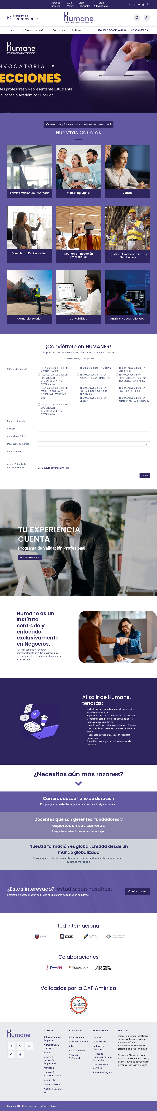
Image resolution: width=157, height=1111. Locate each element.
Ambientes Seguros (102, 1072)
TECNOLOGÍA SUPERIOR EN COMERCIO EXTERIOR (132, 389)
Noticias (72, 1046)
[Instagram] (147, 4)
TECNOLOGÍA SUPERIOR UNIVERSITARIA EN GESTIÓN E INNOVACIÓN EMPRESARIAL (133, 378)
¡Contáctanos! (137, 891)
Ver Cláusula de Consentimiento (53, 468)
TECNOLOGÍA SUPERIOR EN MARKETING (132, 369)
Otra (43, 398)
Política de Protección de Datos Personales (103, 1057)
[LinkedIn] (138, 4)
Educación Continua (78, 1041)
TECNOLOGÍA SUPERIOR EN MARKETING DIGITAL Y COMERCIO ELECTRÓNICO (54, 391)
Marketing (49, 1068)
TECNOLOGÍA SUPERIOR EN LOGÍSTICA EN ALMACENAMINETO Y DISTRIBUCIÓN (54, 409)
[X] (134, 4)
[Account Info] (147, 17)
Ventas (47, 1052)
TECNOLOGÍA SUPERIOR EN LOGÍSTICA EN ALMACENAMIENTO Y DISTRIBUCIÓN (54, 380)
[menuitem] (13, 30)
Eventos (97, 1037)
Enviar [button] (145, 475)
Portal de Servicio (77, 1050)
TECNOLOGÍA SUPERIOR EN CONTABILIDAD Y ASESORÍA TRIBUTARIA (93, 391)
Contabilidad (50, 1080)
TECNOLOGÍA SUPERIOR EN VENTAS (93, 399)
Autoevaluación (76, 1037)
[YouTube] (143, 4)
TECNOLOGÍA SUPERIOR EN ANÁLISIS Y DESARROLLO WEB (134, 399)
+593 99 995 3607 (25, 19)
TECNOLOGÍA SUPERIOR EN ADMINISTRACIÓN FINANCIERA (95, 376)
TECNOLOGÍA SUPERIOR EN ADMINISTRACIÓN (54, 369)
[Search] (137, 17)
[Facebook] (129, 4)
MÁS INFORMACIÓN (30, 557)
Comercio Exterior (52, 1084)
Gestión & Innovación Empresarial (50, 1060)
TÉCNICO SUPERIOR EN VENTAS (95, 368)
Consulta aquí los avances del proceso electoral (78, 124)
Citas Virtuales (100, 1041)
